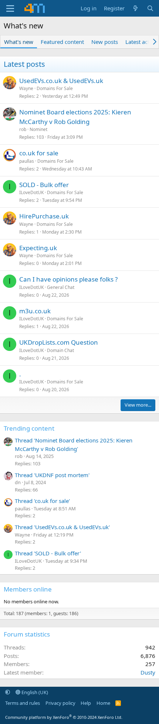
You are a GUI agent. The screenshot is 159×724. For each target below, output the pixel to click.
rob (22, 129)
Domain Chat (60, 350)
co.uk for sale (38, 153)
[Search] (150, 8)
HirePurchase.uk (44, 216)
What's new (18, 41)
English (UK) (34, 692)
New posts (104, 41)
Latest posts (24, 64)
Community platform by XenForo (63, 717)
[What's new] (135, 8)
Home (103, 703)
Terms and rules (22, 703)
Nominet (38, 129)
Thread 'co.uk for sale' (42, 500)
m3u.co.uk (35, 311)
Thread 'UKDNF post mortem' (52, 475)
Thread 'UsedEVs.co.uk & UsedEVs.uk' (62, 527)
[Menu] (10, 8)
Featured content (62, 41)
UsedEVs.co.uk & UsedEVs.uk (61, 80)
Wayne (26, 88)
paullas (26, 161)
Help (86, 703)
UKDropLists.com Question (58, 342)
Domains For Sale (55, 88)
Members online (28, 589)
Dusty (148, 672)
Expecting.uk (38, 248)
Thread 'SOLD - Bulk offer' (48, 553)
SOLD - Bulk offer (44, 184)
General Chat (60, 287)
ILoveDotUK (31, 192)
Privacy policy (60, 703)
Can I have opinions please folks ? (68, 279)
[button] (7, 692)
